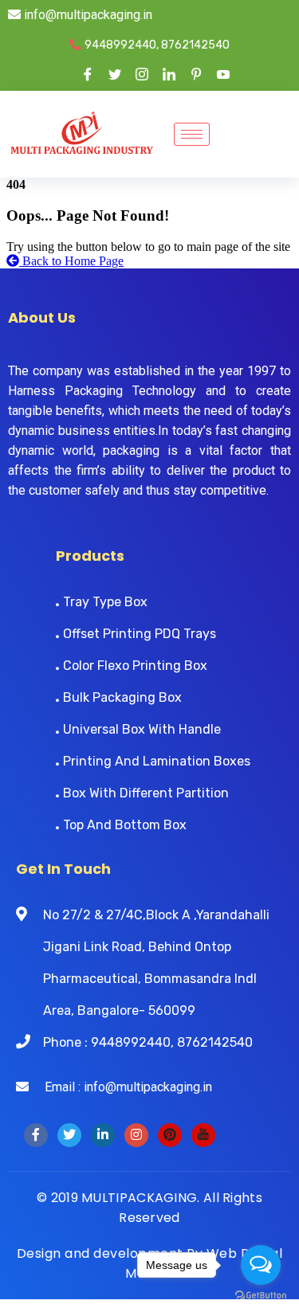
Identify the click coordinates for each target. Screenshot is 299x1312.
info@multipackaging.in (86, 14)
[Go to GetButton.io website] (260, 1295)
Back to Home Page (71, 261)
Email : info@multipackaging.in (120, 1087)
